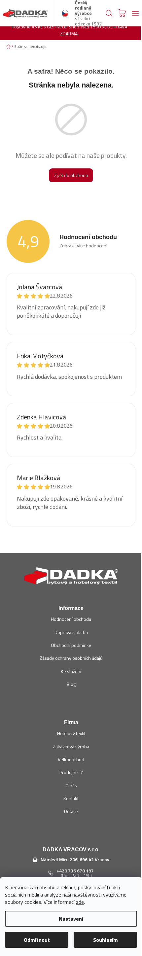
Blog (71, 684)
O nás (71, 785)
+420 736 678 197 (75, 870)
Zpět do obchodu (71, 175)
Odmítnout (37, 940)
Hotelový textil (71, 733)
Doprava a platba (71, 632)
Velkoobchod (71, 759)
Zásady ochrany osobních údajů (71, 658)
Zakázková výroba (71, 746)
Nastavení (71, 919)
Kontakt (71, 798)
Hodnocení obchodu (71, 619)
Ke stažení (71, 671)
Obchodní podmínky (71, 645)
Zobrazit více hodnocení (83, 245)
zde (80, 902)
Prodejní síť (71, 772)
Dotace (71, 811)
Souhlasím (105, 940)
